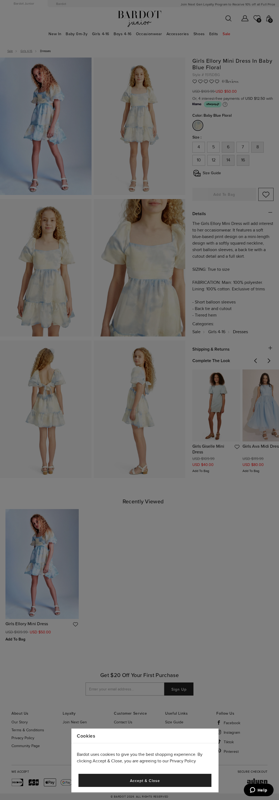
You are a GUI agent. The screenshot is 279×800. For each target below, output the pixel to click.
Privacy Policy (183, 761)
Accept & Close (145, 781)
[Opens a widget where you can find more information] (259, 790)
